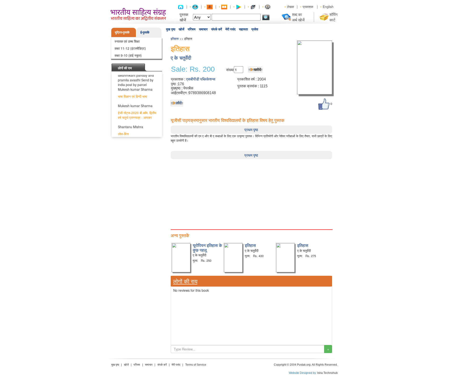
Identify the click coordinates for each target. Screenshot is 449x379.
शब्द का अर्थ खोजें (298, 17)
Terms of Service (195, 364)
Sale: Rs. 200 (193, 69)
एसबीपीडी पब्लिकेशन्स (200, 79)
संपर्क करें (216, 29)
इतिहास (175, 38)
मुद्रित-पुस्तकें (122, 32)
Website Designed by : (303, 373)
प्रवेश (254, 29)
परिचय (192, 29)
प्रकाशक (308, 6)
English (328, 6)
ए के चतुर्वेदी (181, 58)
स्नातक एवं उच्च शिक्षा (127, 41)
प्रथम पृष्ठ (251, 129)
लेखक (290, 6)
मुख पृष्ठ (170, 29)
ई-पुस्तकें (144, 32)
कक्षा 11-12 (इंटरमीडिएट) (130, 48)
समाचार (203, 29)
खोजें (181, 29)
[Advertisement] (251, 192)
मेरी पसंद (230, 29)
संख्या (230, 69)
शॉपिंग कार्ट (333, 17)
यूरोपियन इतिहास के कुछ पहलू (207, 247)
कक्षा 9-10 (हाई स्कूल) (128, 55)
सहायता (243, 29)
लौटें (179, 102)
